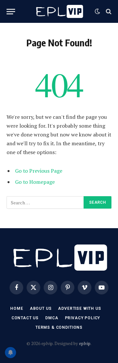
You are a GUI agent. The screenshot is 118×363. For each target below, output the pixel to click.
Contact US (25, 318)
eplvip (84, 343)
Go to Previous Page (38, 170)
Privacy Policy (82, 318)
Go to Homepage (35, 181)
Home (16, 308)
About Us (41, 308)
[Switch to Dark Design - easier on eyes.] (97, 11)
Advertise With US (79, 308)
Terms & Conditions (59, 327)
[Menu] (11, 11)
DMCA (51, 318)
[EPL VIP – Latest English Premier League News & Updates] (59, 11)
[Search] (108, 11)
